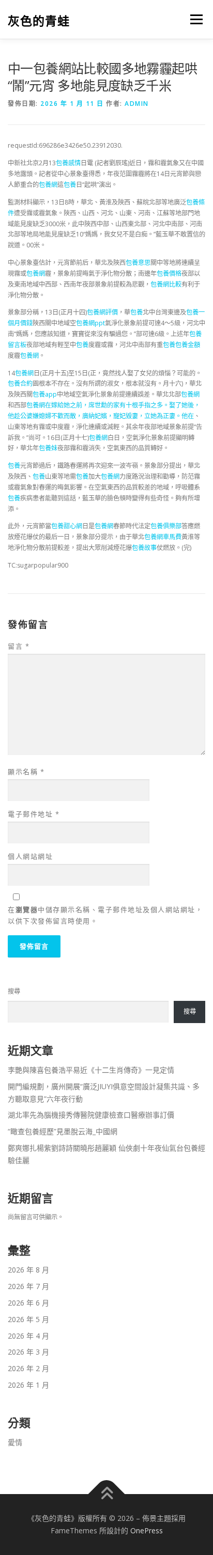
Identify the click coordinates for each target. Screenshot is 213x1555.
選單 (193, 19)
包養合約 (20, 383)
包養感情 (68, 163)
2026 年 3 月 (28, 1352)
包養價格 (169, 273)
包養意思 (138, 262)
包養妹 (48, 448)
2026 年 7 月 (28, 1286)
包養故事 (144, 547)
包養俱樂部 (165, 526)
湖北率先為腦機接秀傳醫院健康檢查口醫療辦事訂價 (91, 1115)
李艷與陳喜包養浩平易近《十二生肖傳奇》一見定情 (91, 1070)
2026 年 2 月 (28, 1368)
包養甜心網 (66, 526)
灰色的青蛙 (39, 20)
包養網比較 (165, 284)
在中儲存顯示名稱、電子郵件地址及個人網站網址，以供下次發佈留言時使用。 (105, 915)
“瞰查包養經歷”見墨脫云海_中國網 (62, 1131)
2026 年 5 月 (28, 1319)
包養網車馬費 (162, 536)
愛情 (15, 1442)
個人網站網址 (30, 856)
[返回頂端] (106, 1494)
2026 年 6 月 (28, 1303)
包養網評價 (102, 312)
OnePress (146, 1530)
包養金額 (187, 344)
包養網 (48, 184)
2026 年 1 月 (28, 1385)
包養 (70, 184)
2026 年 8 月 (28, 1270)
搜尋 (14, 991)
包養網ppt (90, 323)
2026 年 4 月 (28, 1336)
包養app (45, 394)
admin (137, 103)
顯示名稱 (26, 771)
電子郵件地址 (33, 814)
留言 (18, 646)
